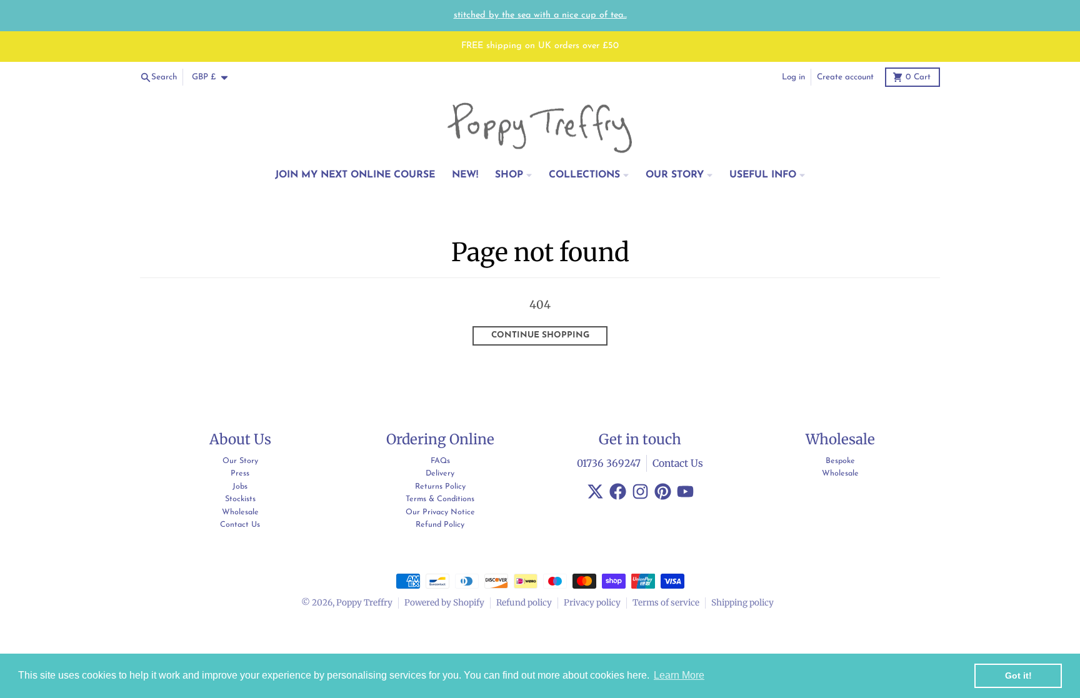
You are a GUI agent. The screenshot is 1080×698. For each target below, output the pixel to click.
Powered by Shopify (444, 602)
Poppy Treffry (364, 602)
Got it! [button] (1018, 676)
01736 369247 (609, 463)
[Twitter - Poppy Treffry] (595, 491)
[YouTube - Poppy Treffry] (685, 491)
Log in (793, 77)
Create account (845, 77)
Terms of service (665, 602)
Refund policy (524, 602)
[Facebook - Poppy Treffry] (617, 491)
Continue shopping (540, 335)
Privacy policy (592, 602)
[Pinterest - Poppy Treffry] (662, 491)
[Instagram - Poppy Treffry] (640, 491)
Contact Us (677, 463)
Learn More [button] (679, 675)
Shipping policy (742, 602)
